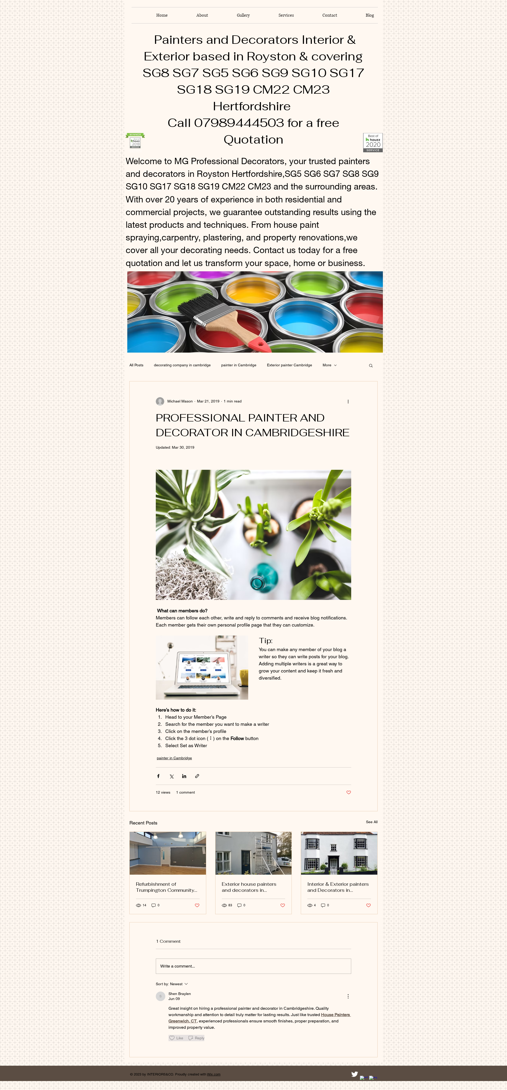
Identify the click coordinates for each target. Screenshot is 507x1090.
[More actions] (348, 401)
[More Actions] (348, 996)
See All (372, 822)
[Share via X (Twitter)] (171, 776)
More (327, 365)
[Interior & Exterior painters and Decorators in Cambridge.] (339, 853)
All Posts (136, 365)
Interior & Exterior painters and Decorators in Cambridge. (338, 887)
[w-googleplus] (373, 1080)
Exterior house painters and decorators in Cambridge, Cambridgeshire (249, 887)
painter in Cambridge (238, 365)
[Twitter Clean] (355, 1074)
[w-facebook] (364, 1080)
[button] (370, 365)
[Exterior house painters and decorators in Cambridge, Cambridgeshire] (253, 853)
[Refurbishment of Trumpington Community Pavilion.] (168, 853)
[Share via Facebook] (158, 776)
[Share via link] (197, 776)
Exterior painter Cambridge (289, 365)
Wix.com (213, 1074)
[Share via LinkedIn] (184, 776)
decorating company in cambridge (182, 365)
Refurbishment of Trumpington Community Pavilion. (165, 887)
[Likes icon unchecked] (171, 1038)
